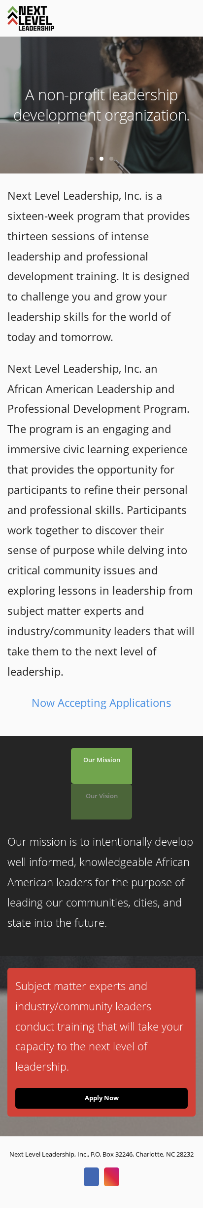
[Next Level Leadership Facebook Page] (91, 1176)
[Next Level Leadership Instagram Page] (111, 1176)
